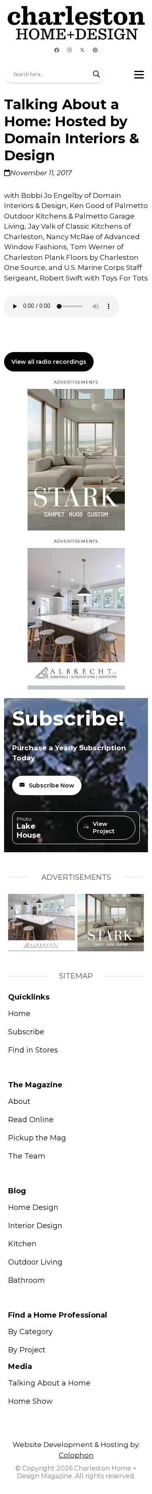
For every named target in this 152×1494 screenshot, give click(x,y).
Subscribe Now (51, 785)
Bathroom (26, 1280)
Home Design (33, 1207)
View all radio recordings (48, 361)
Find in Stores (33, 1050)
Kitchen (22, 1243)
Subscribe (26, 1031)
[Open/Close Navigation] (139, 74)
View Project (104, 827)
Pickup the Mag (37, 1137)
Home (19, 1013)
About (19, 1101)
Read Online (31, 1119)
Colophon (76, 1455)
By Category (30, 1331)
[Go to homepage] (76, 23)
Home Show (30, 1401)
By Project (26, 1349)
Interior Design (35, 1225)
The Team (26, 1156)
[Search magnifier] (96, 74)
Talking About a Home (49, 1383)
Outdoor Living (35, 1262)
